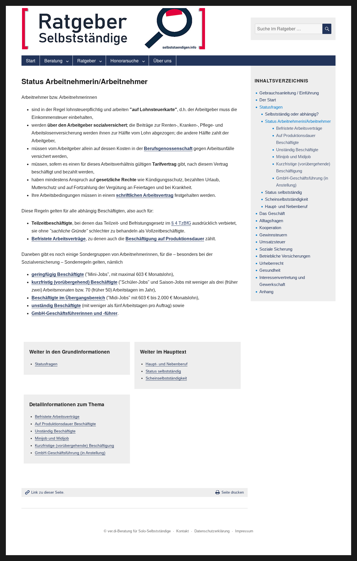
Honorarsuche (124, 60)
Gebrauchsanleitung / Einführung (289, 92)
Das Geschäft (272, 213)
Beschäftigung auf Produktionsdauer (165, 238)
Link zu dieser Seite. (47, 492)
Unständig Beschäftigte (55, 431)
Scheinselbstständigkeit (166, 378)
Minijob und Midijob (52, 438)
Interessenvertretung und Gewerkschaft (282, 281)
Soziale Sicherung (275, 249)
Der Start (267, 99)
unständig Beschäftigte (56, 305)
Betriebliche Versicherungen (284, 256)
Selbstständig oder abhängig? (292, 114)
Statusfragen (46, 364)
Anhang (266, 291)
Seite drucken (232, 492)
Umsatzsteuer (272, 241)
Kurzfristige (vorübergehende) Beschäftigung (74, 445)
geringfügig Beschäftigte (58, 274)
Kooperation (270, 227)
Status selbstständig (163, 371)
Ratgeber (86, 60)
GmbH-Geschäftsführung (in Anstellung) (70, 452)
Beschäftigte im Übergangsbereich (68, 297)
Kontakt (182, 531)
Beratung (53, 60)
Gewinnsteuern (273, 234)
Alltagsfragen (271, 220)
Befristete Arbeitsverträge (59, 238)
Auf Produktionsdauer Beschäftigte (65, 424)
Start (30, 60)
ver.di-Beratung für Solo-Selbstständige (139, 531)
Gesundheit (269, 270)
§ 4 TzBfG (181, 223)
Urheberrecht (271, 263)
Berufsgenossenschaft (168, 148)
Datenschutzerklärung (212, 531)
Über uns (162, 60)
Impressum (244, 531)
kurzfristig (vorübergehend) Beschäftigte (74, 282)
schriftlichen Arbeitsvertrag (144, 195)
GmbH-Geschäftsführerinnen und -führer (74, 313)
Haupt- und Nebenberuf (166, 364)
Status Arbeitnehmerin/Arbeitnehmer (298, 121)
